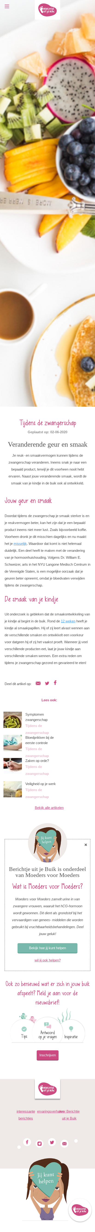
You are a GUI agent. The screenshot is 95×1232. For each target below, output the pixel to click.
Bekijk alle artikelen (49, 808)
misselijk (20, 544)
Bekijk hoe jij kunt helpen (47, 948)
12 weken (68, 621)
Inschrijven (47, 1055)
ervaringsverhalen (50, 1111)
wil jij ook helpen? (48, 960)
